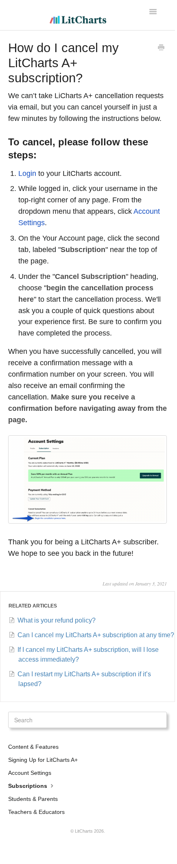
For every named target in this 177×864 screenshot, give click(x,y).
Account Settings (29, 773)
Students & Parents (33, 799)
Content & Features (33, 746)
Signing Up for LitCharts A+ (43, 760)
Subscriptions (28, 786)
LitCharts (84, 831)
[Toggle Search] (158, 720)
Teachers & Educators (36, 812)
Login (27, 173)
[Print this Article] (161, 48)
